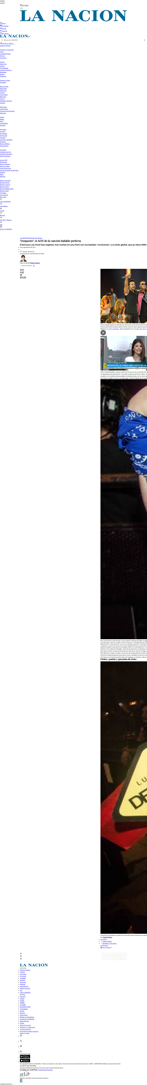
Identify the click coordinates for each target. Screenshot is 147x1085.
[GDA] (25, 1076)
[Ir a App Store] (25, 1062)
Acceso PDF (3, 160)
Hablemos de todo (6, 101)
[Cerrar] (29, 36)
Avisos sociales (5, 166)
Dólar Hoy (3, 64)
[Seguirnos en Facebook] (21, 1036)
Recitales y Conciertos (110, 943)
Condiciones (42, 1070)
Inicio (4, 23)
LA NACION (24, 238)
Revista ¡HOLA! (4, 183)
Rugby (2, 119)
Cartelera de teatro (6, 154)
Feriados (3, 138)
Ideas (1, 174)
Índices (2, 74)
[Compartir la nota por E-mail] (25, 277)
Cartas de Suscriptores (7, 111)
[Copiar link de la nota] (21, 275)
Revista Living (4, 187)
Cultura (2, 93)
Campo (2, 66)
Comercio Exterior (6, 70)
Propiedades (4, 68)
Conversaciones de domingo (9, 170)
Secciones (5, 26)
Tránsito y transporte (7, 50)
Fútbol (2, 117)
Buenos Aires (4, 87)
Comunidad (3, 95)
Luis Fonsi (115, 329)
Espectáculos (32, 238)
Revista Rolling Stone (6, 189)
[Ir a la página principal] (73, 21)
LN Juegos (3, 129)
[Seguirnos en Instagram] (21, 1047)
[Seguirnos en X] (21, 1041)
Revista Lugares (5, 185)
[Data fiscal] (21, 1082)
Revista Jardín (4, 191)
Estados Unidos (5, 80)
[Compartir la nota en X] (23, 277)
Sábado (2, 172)
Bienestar (3, 97)
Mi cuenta (5, 34)
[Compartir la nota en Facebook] (21, 277)
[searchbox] (72, 40)
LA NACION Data (5, 54)
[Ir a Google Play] (25, 1058)
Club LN (4, 31)
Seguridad (3, 89)
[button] (73, 132)
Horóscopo (3, 136)
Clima (2, 52)
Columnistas (4, 109)
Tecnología (3, 134)
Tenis (1, 121)
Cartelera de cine (5, 152)
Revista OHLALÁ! (5, 181)
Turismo (2, 131)
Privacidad (49, 1070)
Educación (3, 91)
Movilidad (3, 72)
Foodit (4, 28)
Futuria (2, 62)
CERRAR (2, 1)
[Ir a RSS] (21, 1052)
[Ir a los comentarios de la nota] (23, 270)
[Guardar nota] (21, 270)
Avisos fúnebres (5, 164)
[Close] (21, 954)
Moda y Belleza (5, 144)
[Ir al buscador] (21, 8)
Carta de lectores (5, 168)
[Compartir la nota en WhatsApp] (23, 272)
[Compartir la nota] (21, 272)
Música (39, 238)
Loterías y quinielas (6, 140)
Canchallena (4, 123)
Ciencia (2, 99)
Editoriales (3, 107)
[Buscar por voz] (144, 40)
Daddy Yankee (107, 941)
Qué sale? (3, 150)
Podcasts (3, 142)
